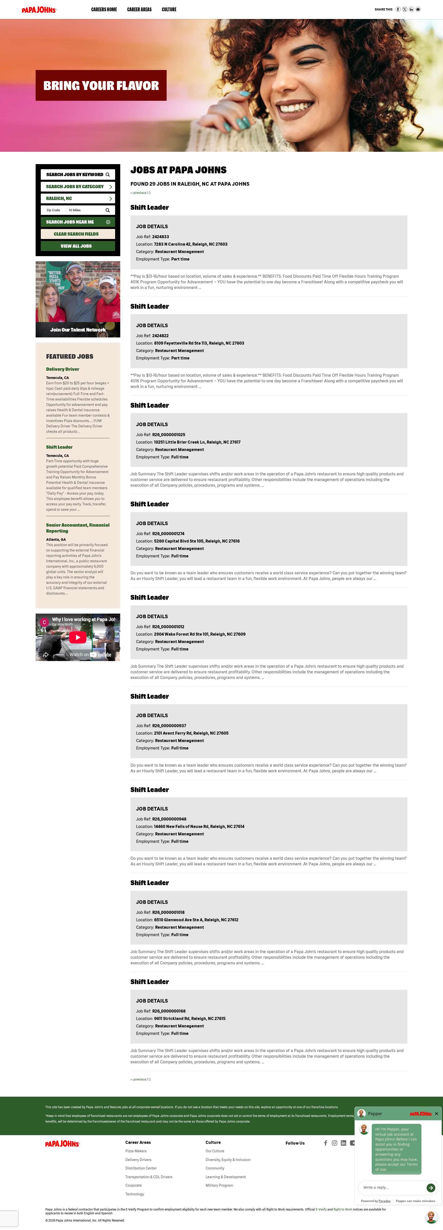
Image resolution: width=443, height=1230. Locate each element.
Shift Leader (59, 447)
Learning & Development (226, 1177)
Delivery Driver (62, 369)
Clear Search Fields (76, 234)
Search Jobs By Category (75, 186)
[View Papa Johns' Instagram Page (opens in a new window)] (335, 1144)
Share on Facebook (398, 9)
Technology (134, 1194)
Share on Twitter (404, 9)
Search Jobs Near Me (70, 222)
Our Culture (215, 1151)
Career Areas (142, 10)
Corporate (133, 1185)
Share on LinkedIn (411, 9)
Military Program (219, 1185)
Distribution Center (141, 1168)
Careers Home (104, 9)
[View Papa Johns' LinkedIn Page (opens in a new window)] (345, 1144)
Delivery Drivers (138, 1160)
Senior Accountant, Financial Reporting (78, 528)
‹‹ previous (138, 193)
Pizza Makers (136, 1151)
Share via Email (418, 9)
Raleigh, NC (59, 198)
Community (215, 1168)
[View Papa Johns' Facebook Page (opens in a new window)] (326, 1144)
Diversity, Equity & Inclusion (228, 1160)
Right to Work (343, 1209)
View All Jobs (76, 246)
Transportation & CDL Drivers (149, 1177)
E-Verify (321, 1209)
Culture (172, 10)
